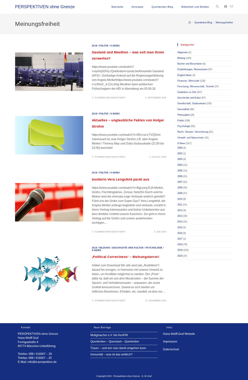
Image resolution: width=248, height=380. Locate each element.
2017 (179, 238)
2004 (179, 165)
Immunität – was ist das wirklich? (111, 354)
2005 (179, 170)
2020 (179, 255)
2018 (94, 45)
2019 (179, 250)
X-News (115, 45)
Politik (103, 45)
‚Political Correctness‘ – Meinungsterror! (125, 257)
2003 (179, 159)
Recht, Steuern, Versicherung (192, 131)
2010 (179, 199)
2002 (179, 153)
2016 (94, 247)
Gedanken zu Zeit (186, 92)
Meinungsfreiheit (224, 22)
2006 (179, 176)
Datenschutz (171, 349)
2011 (179, 204)
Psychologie (154, 247)
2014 (179, 221)
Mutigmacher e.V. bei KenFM (109, 335)
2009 (179, 193)
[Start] (189, 22)
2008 (179, 187)
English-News (184, 75)
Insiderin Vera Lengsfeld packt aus (120, 179)
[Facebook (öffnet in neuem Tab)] (226, 6)
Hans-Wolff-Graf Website (179, 333)
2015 (179, 227)
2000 (179, 147)
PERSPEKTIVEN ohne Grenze (45, 6)
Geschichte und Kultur (128, 247)
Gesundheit (183, 109)
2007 (179, 182)
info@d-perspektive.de (42, 361)
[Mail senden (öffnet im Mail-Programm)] (231, 6)
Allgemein (182, 52)
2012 (179, 210)
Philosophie (183, 114)
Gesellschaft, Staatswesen (191, 103)
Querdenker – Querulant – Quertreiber (114, 341)
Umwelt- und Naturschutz (190, 137)
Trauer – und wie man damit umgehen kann (118, 348)
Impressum (170, 341)
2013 (179, 216)
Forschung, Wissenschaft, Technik (195, 86)
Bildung (104, 247)
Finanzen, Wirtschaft (188, 80)
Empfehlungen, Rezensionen (192, 69)
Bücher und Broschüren (189, 63)
